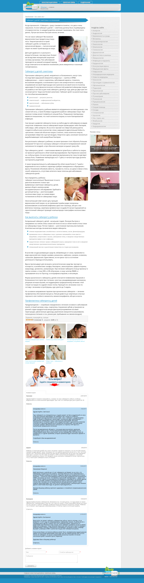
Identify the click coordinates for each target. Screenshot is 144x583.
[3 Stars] (29, 319)
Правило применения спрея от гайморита (105, 185)
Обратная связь (69, 2)
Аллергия (96, 31)
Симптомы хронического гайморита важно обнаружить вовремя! (105, 148)
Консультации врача (101, 66)
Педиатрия (97, 88)
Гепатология (97, 47)
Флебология (97, 121)
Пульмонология (99, 102)
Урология (96, 115)
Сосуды (95, 110)
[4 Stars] (31, 319)
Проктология (98, 91)
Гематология (97, 44)
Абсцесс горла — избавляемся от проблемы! (54, 362)
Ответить (29, 404)
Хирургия (96, 124)
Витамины (97, 39)
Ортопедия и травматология (104, 83)
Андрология (97, 33)
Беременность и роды (101, 36)
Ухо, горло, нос (39, 16)
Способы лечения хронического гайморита (104, 166)
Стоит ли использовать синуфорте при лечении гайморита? (34, 362)
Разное (95, 104)
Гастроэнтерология (100, 41)
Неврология (97, 72)
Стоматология (98, 113)
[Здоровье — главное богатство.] (31, 9)
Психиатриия (98, 96)
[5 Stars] (33, 319)
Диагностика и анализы (102, 55)
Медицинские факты (100, 69)
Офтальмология (99, 85)
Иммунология (98, 58)
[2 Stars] (28, 319)
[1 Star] (26, 319)
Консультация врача (49, 2)
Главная (26, 573)
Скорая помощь (99, 107)
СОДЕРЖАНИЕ (85, 2)
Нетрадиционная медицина (103, 74)
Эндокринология (99, 126)
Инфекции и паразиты (101, 61)
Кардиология (98, 63)
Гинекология (98, 50)
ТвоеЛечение (29, 16)
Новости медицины (100, 77)
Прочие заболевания (101, 93)
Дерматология (98, 52)
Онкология (97, 80)
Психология (97, 99)
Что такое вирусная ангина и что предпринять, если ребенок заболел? (76, 340)
